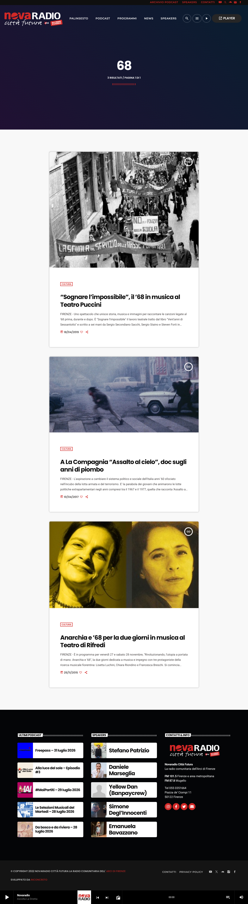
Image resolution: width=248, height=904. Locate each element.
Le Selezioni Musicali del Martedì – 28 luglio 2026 (54, 809)
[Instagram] (235, 2)
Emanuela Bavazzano (123, 829)
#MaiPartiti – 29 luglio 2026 (57, 790)
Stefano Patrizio (129, 750)
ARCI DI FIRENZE (116, 871)
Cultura (66, 284)
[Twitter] (184, 806)
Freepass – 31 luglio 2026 (55, 750)
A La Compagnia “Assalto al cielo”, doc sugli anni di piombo (123, 466)
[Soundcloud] (230, 2)
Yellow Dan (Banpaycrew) (128, 790)
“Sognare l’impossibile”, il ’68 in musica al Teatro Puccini (120, 301)
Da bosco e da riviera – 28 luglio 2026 (56, 829)
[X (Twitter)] (225, 2)
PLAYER (227, 18)
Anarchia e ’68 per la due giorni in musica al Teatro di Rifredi (122, 641)
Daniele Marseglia (122, 770)
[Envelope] (192, 806)
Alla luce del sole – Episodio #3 (57, 770)
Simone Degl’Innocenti (128, 810)
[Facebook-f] (176, 806)
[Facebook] (240, 2)
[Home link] (25, 18)
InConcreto (39, 880)
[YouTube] (220, 2)
